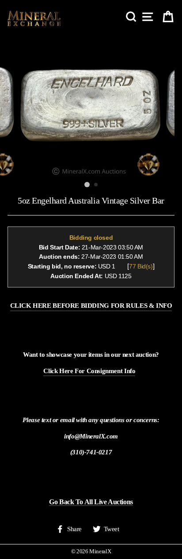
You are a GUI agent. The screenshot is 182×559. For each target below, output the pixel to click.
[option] (91, 106)
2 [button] (96, 185)
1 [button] (87, 184)
